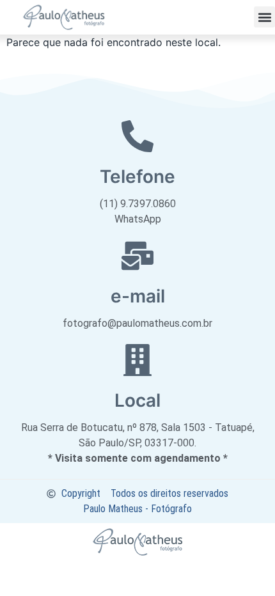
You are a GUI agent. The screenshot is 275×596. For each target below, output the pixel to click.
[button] (264, 16)
